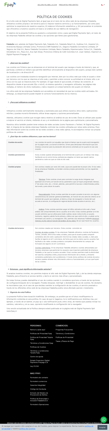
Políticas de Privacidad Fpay (41, 333)
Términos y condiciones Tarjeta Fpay (39, 352)
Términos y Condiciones (65, 333)
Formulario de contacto (39, 378)
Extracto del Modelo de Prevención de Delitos (39, 394)
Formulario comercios (38, 381)
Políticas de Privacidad (64, 337)
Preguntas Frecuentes (64, 330)
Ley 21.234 (34, 366)
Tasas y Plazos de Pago (65, 341)
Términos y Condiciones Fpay (41, 343)
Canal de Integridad (37, 385)
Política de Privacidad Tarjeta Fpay (41, 338)
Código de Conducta (38, 389)
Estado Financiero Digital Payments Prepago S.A (39, 361)
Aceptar (102, 427)
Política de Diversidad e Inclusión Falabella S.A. (39, 400)
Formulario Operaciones (39, 404)
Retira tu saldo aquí (37, 330)
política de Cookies (27, 429)
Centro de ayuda (36, 357)
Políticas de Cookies (38, 347)
